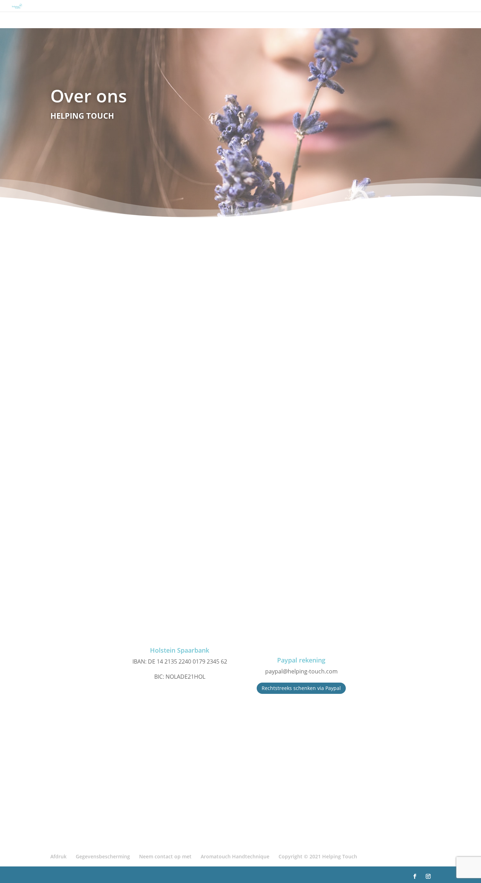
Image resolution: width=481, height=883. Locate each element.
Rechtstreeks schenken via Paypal (301, 688)
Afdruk (58, 856)
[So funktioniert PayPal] (301, 624)
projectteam (336, 464)
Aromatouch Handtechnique (235, 856)
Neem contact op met (165, 856)
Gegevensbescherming (103, 856)
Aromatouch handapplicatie (244, 412)
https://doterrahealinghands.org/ (181, 816)
